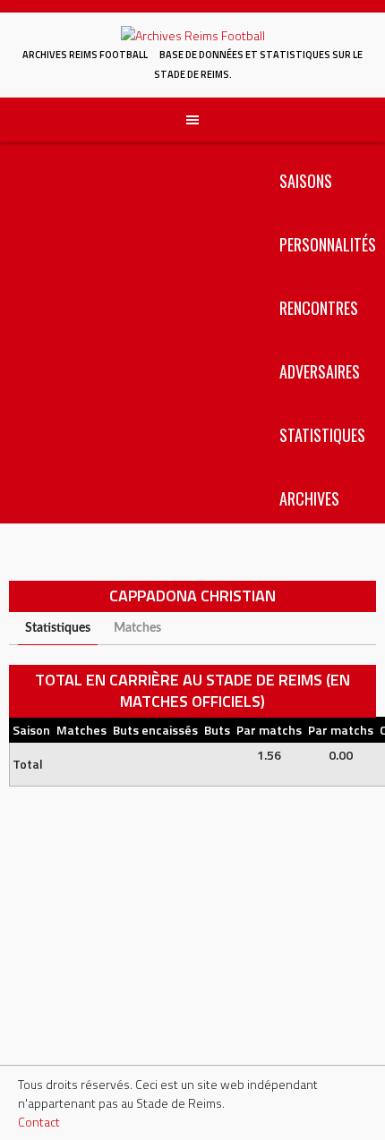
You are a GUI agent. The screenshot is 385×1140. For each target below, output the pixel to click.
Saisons (305, 180)
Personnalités (327, 244)
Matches (137, 627)
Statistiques (322, 435)
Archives (309, 498)
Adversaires (319, 371)
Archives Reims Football (85, 54)
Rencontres (318, 307)
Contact (39, 1121)
